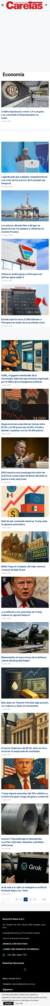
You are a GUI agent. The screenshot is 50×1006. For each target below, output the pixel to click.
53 (30, 899)
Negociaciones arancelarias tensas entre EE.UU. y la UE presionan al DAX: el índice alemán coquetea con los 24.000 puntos (23, 427)
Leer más (19, 1003)
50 (17, 899)
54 (35, 899)
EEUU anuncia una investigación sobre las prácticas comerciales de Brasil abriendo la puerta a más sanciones (24, 475)
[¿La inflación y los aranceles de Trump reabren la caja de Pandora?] (25, 598)
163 (44, 899)
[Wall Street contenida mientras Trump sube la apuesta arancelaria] (25, 507)
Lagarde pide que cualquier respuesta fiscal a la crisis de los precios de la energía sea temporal (24, 180)
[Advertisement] (25, 37)
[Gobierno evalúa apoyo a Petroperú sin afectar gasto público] (25, 260)
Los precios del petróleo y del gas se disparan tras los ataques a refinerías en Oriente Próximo (22, 228)
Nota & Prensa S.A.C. (14, 919)
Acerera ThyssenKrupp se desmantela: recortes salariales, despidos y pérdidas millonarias (22, 842)
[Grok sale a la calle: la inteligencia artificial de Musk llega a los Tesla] (25, 873)
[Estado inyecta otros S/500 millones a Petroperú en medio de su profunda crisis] (25, 305)
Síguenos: (8, 989)
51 (21, 899)
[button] (25, 969)
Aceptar (8, 1003)
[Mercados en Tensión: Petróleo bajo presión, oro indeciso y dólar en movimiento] (25, 689)
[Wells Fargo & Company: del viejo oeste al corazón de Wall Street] (25, 552)
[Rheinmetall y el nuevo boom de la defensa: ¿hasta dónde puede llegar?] (25, 643)
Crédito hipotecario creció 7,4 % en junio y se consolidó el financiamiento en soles (22, 114)
